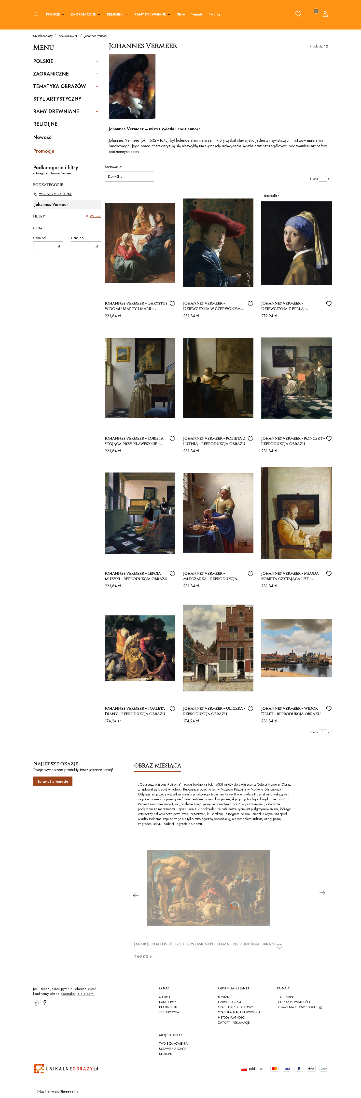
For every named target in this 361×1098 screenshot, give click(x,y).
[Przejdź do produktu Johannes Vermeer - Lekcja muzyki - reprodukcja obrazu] (140, 513)
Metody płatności (231, 1017)
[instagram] (36, 1003)
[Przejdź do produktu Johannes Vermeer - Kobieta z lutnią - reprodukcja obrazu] (218, 378)
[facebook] (44, 1002)
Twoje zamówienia (173, 1043)
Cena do (77, 237)
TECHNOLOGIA (169, 1012)
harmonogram (229, 1002)
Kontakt (224, 997)
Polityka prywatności (293, 1002)
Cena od (39, 237)
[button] (35, 15)
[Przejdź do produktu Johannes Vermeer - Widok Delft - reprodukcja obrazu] (296, 648)
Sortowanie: (113, 166)
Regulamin (285, 997)
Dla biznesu (168, 1007)
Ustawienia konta (172, 1049)
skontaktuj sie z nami (78, 993)
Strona (314, 179)
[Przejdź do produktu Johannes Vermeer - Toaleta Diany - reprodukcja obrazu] (140, 648)
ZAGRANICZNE (68, 36)
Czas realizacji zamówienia (239, 1012)
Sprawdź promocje (52, 781)
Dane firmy (167, 1002)
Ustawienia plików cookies (298, 1007)
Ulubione (166, 1054)
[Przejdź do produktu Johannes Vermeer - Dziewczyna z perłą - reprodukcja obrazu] (296, 243)
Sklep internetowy (56, 1091)
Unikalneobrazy (43, 36)
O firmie (165, 997)
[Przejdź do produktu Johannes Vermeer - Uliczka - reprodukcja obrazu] (218, 648)
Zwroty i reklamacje (234, 1023)
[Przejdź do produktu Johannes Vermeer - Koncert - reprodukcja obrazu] (296, 378)
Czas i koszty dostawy (235, 1007)
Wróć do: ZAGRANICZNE (55, 194)
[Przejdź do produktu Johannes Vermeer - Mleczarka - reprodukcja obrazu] (218, 513)
